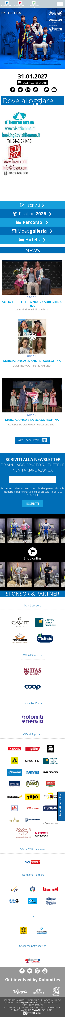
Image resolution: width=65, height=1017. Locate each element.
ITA (3, 13)
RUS (18, 13)
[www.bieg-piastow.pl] (23, 935)
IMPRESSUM (34, 1010)
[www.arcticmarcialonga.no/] (41, 935)
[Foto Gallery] (46, 89)
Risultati (32, 213)
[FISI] (32, 893)
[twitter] (20, 89)
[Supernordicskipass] (14, 905)
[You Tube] (35, 89)
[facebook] (12, 89)
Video (32, 231)
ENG (10, 13)
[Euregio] (56, 29)
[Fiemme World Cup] (50, 905)
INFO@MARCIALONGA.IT (29, 1002)
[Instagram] (28, 89)
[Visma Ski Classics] (56, 13)
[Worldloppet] (56, 21)
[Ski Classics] (32, 905)
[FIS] (32, 865)
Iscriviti (32, 205)
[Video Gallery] (54, 89)
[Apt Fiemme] (21, 141)
